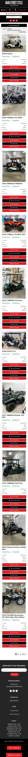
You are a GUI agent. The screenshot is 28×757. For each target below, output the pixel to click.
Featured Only (22, 32)
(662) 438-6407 (14, 700)
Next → (24, 654)
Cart (15, 10)
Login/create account (14, 13)
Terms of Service (14, 714)
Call (10, 10)
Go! (20, 17)
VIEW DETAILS (15, 77)
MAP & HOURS (23, 9)
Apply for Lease (15, 80)
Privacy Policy (14, 710)
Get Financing (14, 748)
